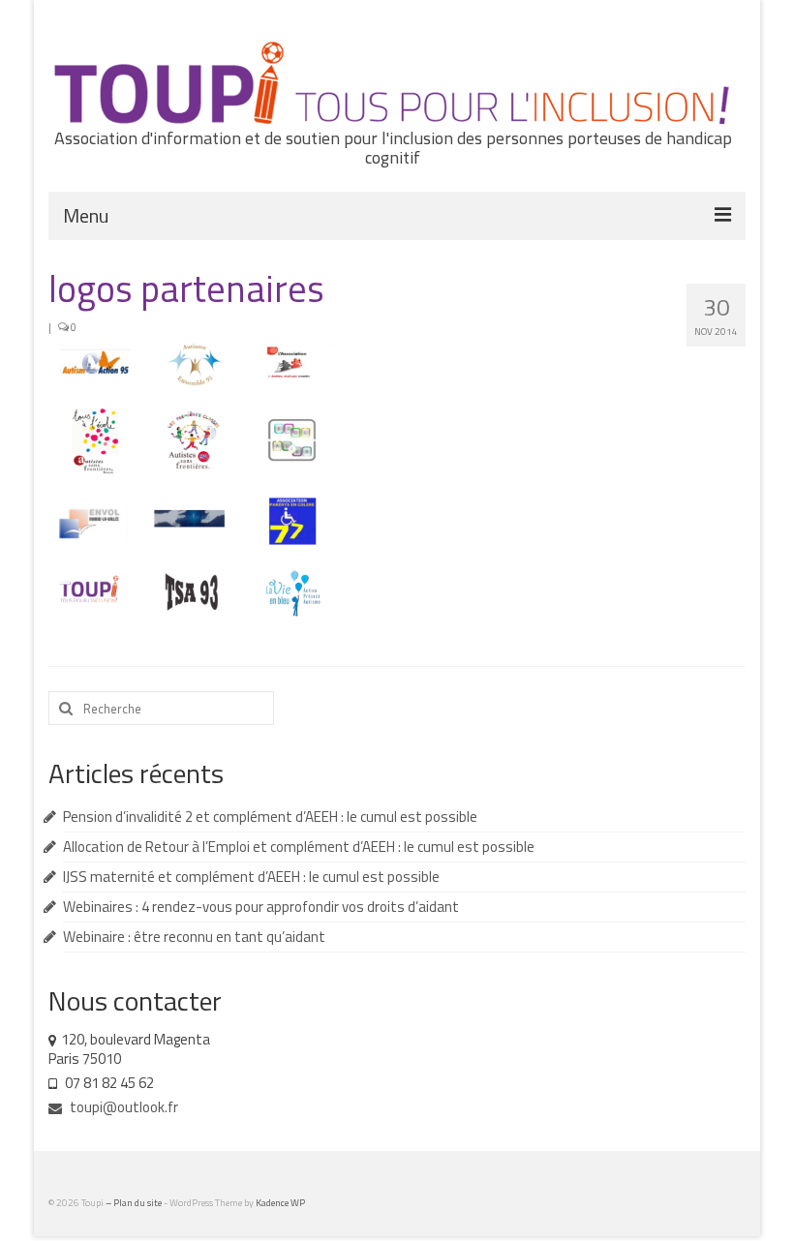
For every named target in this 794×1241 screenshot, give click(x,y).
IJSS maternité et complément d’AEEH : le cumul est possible (251, 876)
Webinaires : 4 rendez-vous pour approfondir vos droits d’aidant (261, 906)
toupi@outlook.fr (122, 1107)
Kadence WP (280, 1203)
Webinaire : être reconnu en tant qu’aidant (194, 936)
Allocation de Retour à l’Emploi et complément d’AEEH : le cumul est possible (298, 846)
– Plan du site (135, 1203)
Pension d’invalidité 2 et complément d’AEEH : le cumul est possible (270, 816)
